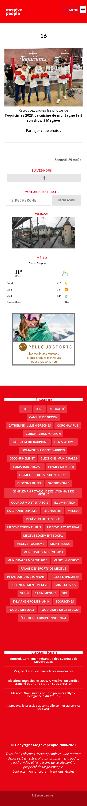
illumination (65, 503)
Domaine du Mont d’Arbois (43, 450)
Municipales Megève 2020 (27, 560)
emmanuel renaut (27, 467)
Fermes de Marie (61, 467)
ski (64, 593)
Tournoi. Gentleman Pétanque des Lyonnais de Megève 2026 (43, 660)
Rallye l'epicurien (65, 577)
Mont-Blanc (60, 544)
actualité (57, 409)
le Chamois (52, 511)
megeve (73, 511)
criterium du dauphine (29, 442)
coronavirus (67, 425)
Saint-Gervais (65, 585)
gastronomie (58, 483)
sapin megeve (45, 593)
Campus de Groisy (43, 417)
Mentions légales (62, 771)
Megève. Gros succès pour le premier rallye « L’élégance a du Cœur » (43, 694)
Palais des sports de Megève (43, 568)
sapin (24, 593)
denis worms (64, 442)
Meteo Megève (37, 263)
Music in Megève (66, 560)
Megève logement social (43, 535)
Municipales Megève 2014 (43, 552)
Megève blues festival (43, 519)
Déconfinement (22, 458)
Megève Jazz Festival (63, 527)
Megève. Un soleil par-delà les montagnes (43, 671)
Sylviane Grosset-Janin (31, 601)
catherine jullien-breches (29, 425)
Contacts (18, 771)
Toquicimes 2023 (21, 610)
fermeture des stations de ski (43, 475)
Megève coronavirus (24, 527)
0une (39, 409)
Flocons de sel (29, 483)
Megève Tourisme (30, 544)
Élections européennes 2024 (43, 618)
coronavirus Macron (43, 434)
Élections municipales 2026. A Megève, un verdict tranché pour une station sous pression (43, 682)
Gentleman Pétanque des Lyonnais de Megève (43, 492)
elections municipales (59, 458)
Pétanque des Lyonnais (26, 577)
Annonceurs (37, 771)
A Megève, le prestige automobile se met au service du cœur (43, 707)
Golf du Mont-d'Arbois (29, 503)
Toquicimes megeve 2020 (59, 610)
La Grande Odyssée (22, 511)
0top (25, 409)
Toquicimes (65, 601)
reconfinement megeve (29, 585)
